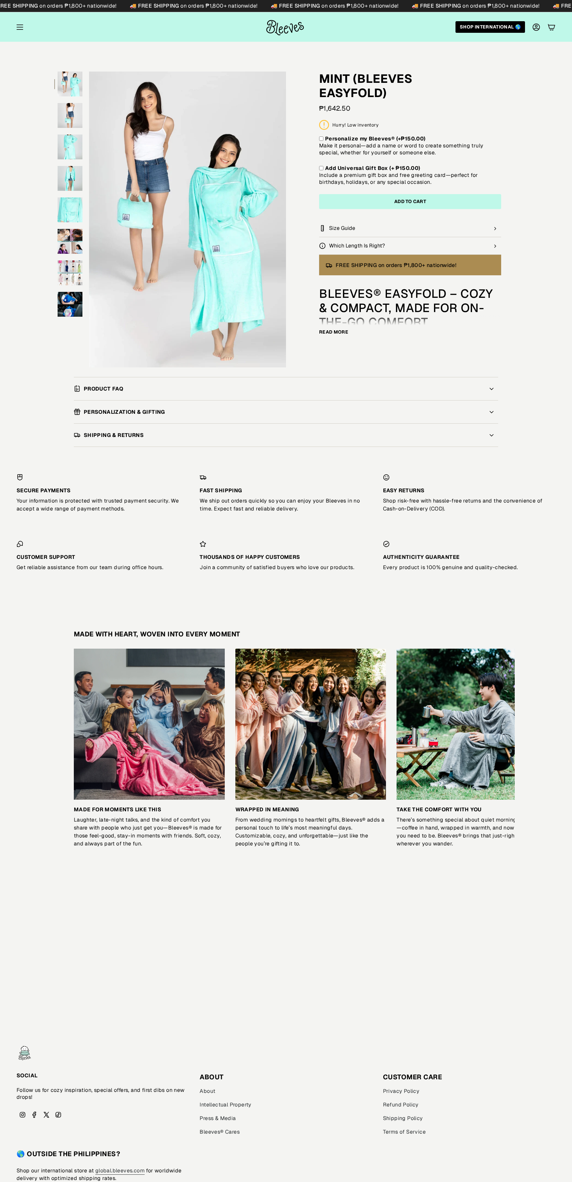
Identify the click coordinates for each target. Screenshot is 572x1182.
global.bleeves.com (120, 1170)
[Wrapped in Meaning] (310, 724)
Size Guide (342, 228)
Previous (89, 219)
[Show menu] (19, 27)
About (207, 1091)
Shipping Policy (403, 1118)
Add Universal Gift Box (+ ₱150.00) (372, 168)
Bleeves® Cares (220, 1131)
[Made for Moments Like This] (149, 724)
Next (504, 724)
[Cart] (551, 27)
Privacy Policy (401, 1091)
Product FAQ (103, 388)
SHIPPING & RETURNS (114, 435)
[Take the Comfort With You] (472, 724)
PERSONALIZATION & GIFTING (124, 411)
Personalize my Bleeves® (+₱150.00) (375, 138)
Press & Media (218, 1118)
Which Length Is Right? (357, 245)
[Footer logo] (25, 1053)
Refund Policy (401, 1104)
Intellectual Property (225, 1104)
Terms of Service (404, 1131)
